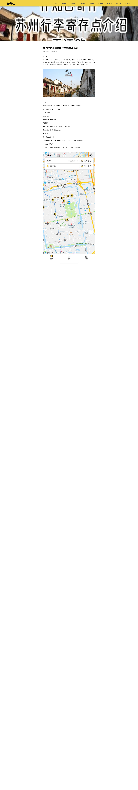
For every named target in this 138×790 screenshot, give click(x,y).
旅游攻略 (100, 3)
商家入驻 (118, 3)
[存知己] (29, 3)
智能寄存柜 (82, 3)
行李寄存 (64, 3)
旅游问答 (109, 3)
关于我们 (127, 3)
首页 (56, 3)
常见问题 (91, 3)
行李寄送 (73, 3)
